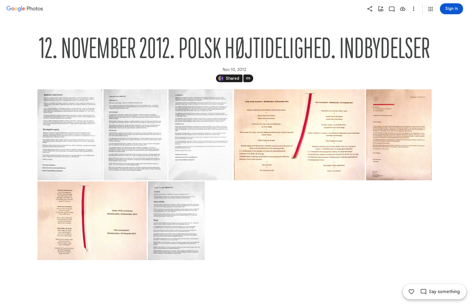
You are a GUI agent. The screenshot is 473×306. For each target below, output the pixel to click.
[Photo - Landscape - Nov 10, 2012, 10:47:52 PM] (92, 220)
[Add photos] (380, 8)
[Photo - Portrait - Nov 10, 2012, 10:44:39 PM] (135, 134)
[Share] (369, 8)
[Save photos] (402, 8)
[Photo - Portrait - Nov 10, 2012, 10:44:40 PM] (200, 134)
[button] (430, 9)
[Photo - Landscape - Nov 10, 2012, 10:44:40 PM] (299, 134)
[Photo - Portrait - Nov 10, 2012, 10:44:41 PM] (398, 134)
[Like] (411, 291)
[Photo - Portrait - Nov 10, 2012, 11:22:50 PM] (176, 220)
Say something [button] (444, 291)
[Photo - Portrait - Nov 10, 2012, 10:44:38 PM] (70, 134)
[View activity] (391, 8)
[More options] (413, 8)
